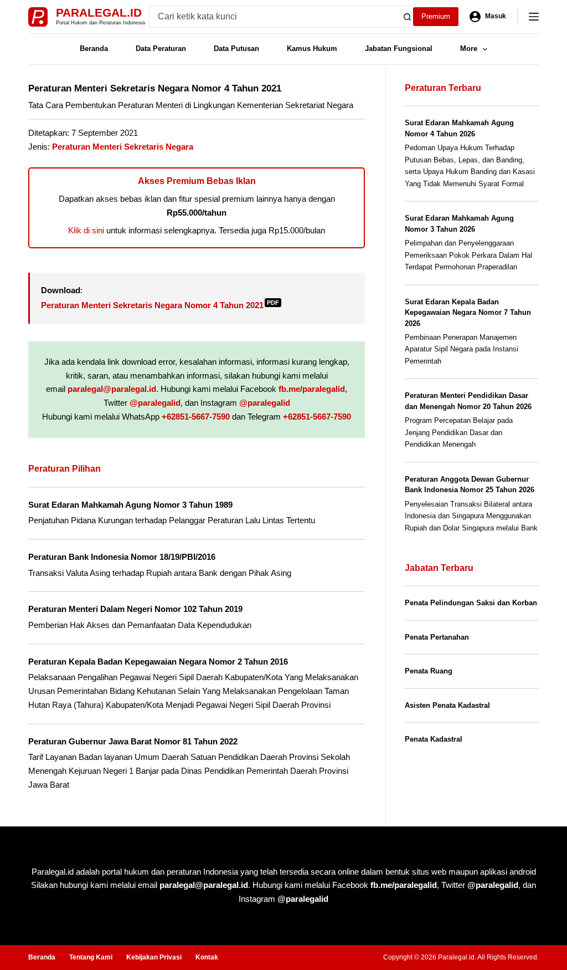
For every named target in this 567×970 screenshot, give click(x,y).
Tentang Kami (90, 957)
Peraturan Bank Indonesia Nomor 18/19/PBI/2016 (121, 556)
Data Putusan (236, 48)
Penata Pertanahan (437, 637)
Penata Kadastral (433, 739)
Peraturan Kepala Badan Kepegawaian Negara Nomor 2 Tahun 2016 (158, 661)
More (468, 48)
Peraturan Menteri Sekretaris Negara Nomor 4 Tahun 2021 (160, 305)
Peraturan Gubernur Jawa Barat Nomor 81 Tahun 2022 (133, 741)
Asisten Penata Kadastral (447, 705)
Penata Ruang (428, 671)
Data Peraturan (161, 48)
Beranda (94, 48)
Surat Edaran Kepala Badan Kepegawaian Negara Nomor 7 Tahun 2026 (468, 313)
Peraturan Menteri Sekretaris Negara (122, 146)
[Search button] (406, 16)
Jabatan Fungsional (398, 48)
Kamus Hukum (312, 48)
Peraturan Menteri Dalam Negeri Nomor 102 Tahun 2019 (135, 609)
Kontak (206, 957)
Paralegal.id (99, 12)
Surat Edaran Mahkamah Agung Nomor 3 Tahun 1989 (130, 504)
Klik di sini (86, 230)
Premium (435, 16)
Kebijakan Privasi (154, 957)
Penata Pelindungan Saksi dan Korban (471, 603)
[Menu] (534, 17)
